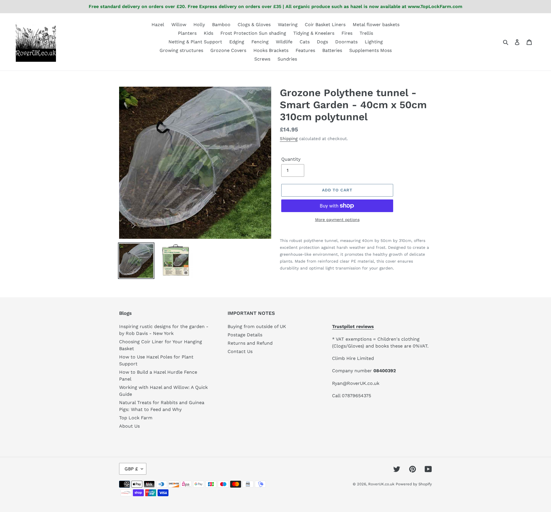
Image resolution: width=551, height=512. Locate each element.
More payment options (337, 219)
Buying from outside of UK (257, 326)
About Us (129, 426)
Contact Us (240, 351)
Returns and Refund (250, 343)
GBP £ (131, 469)
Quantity (290, 159)
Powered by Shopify (414, 484)
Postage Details (245, 335)
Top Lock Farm (135, 417)
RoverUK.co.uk (381, 484)
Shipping (289, 138)
